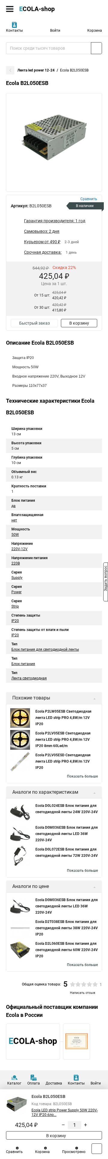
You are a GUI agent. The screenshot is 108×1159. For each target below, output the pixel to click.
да (13, 506)
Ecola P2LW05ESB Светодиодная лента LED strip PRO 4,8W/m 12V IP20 (63, 717)
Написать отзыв (82, 993)
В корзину (79, 323)
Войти (55, 30)
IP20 (15, 621)
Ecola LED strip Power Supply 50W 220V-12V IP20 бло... (65, 1112)
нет (14, 520)
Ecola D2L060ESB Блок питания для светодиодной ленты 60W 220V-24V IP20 (66, 950)
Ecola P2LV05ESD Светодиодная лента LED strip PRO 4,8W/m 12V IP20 (63, 761)
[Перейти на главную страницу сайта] (45, 9)
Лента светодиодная (29, 678)
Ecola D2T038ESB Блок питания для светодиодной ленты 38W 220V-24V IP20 (66, 928)
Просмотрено (74, 1152)
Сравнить (14, 1152)
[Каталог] (10, 9)
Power (16, 592)
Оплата (33, 1083)
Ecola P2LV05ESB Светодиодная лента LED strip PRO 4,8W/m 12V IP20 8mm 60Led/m (63, 739)
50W (15, 535)
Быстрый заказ (34, 323)
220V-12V (19, 549)
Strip (15, 606)
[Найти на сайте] (96, 48)
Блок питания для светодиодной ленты (45, 649)
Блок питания (23, 664)
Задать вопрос (106, 579)
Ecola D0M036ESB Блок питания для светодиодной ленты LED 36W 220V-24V (66, 833)
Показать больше (82, 776)
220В (15, 563)
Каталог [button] (14, 1083)
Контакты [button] (14, 30)
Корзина (94, 30)
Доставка (54, 1083)
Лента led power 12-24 (36, 70)
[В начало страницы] (97, 1148)
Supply (16, 578)
